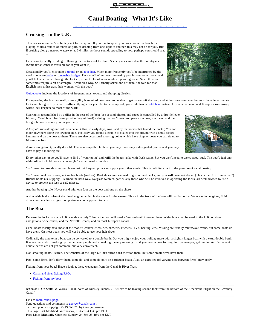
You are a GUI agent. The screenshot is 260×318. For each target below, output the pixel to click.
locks (49, 75)
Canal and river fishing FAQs (52, 273)
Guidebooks (33, 93)
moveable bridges (69, 75)
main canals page (47, 300)
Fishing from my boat (47, 278)
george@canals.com (82, 303)
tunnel (71, 71)
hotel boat (154, 104)
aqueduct (89, 71)
